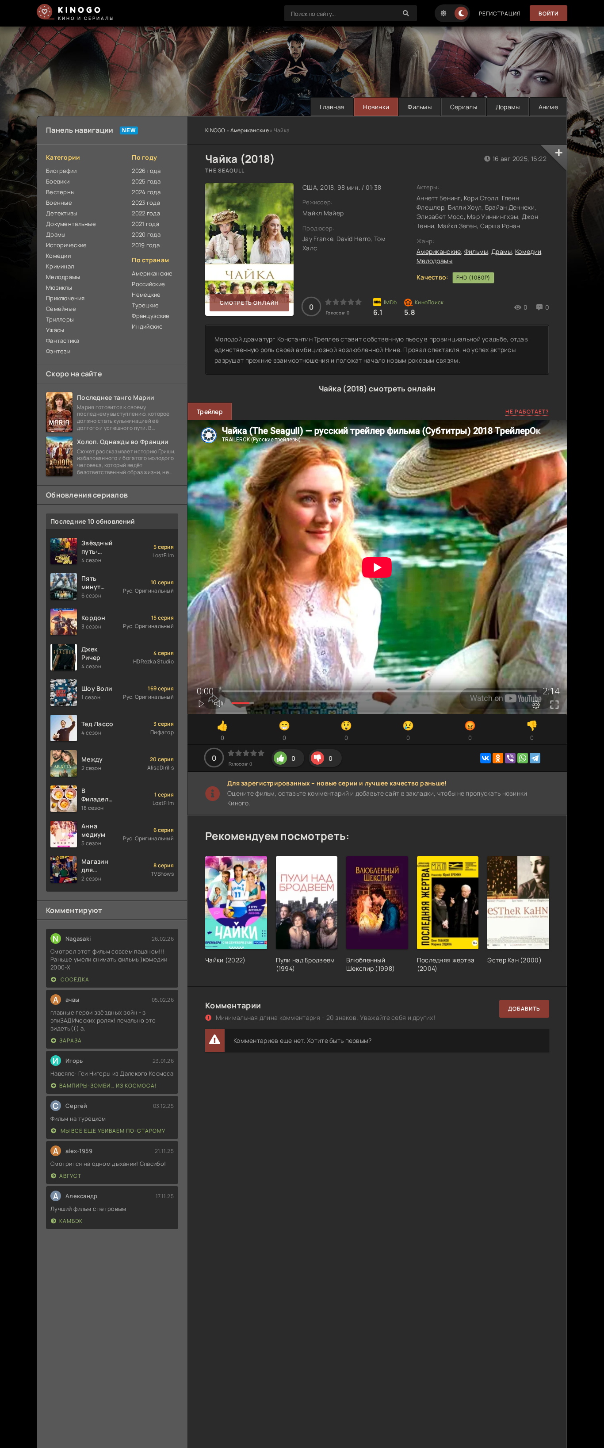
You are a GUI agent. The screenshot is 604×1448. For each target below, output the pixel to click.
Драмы (501, 251)
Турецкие (145, 305)
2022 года (146, 213)
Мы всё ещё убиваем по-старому (112, 1130)
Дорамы (508, 107)
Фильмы (420, 107)
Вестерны (60, 192)
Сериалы (463, 107)
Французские (150, 316)
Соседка (74, 979)
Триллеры (60, 319)
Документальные (71, 224)
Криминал (60, 266)
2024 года (146, 192)
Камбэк (71, 1221)
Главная (332, 107)
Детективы (62, 213)
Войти (548, 13)
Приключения (65, 298)
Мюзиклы (59, 287)
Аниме (548, 107)
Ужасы (55, 330)
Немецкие (146, 295)
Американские (249, 130)
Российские (148, 284)
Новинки (376, 107)
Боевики (57, 181)
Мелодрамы (435, 261)
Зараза (70, 1040)
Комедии (528, 251)
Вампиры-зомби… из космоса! (108, 1085)
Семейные (61, 309)
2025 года (146, 181)
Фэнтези (58, 351)
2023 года (146, 203)
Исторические (66, 245)
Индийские (147, 326)
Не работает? (527, 411)
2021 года (145, 224)
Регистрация (500, 13)
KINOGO (215, 130)
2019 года (146, 245)
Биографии (61, 171)
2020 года (146, 234)
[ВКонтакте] (485, 758)
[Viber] (510, 758)
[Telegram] (535, 758)
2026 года (146, 171)
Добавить (524, 1008)
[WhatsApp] (522, 758)
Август (70, 1176)
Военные (59, 203)
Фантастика (62, 341)
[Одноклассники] (498, 758)
